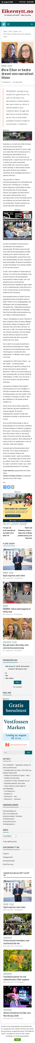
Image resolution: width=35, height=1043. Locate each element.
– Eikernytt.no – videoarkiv (12, 799)
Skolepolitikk (22, 524)
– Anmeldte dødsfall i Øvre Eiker (14, 783)
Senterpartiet (13, 524)
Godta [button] (17, 1039)
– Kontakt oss (7, 794)
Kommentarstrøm (9, 861)
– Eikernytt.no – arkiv (10, 796)
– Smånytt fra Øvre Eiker (11, 778)
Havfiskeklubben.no (9, 811)
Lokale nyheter (7, 642)
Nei (7, 676)
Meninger (4, 65)
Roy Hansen (18, 650)
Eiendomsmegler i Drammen (12, 816)
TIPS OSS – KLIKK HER (26, 2)
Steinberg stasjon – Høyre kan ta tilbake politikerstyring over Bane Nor (25, 533)
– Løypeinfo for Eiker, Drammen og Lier (16, 781)
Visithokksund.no (8, 819)
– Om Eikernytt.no (9, 791)
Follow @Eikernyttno (10, 842)
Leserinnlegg (15, 523)
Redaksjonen (7, 82)
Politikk (9, 65)
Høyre (8, 523)
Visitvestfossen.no (9, 821)
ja (6, 673)
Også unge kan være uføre (14, 575)
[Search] (32, 24)
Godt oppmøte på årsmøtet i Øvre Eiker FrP (9, 532)
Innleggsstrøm (8, 857)
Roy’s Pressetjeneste (10, 814)
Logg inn (6, 853)
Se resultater (17, 687)
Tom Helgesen (20, 982)
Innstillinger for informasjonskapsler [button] (17, 1036)
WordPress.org (8, 864)
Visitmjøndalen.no (9, 824)
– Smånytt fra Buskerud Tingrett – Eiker (16, 775)
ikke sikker (10, 678)
